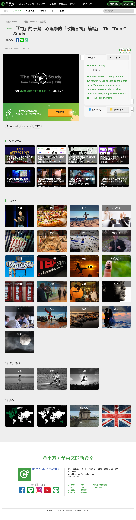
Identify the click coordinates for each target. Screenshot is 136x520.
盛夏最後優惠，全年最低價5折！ (35, 91)
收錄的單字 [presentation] (118, 110)
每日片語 (71, 490)
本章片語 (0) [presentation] (115, 58)
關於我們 (83, 490)
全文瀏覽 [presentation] (91, 58)
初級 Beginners (13, 22)
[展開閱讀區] (82, 57)
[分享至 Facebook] (17, 40)
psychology (26, 126)
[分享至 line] (22, 40)
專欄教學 (42, 11)
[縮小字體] (128, 50)
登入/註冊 (128, 4)
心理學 (37, 126)
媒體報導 (83, 493)
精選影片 (17, 11)
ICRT (53, 11)
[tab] (96, 57)
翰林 (62, 11)
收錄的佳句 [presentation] (96, 110)
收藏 (10, 28)
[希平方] (8, 4)
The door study (12, 126)
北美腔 (43, 22)
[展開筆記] (132, 109)
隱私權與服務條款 (100, 485)
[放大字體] (122, 50)
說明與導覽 (97, 488)
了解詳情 (60, 112)
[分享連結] (26, 40)
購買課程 (114, 4)
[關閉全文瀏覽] (132, 101)
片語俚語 (30, 11)
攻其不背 (71, 485)
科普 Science (30, 22)
